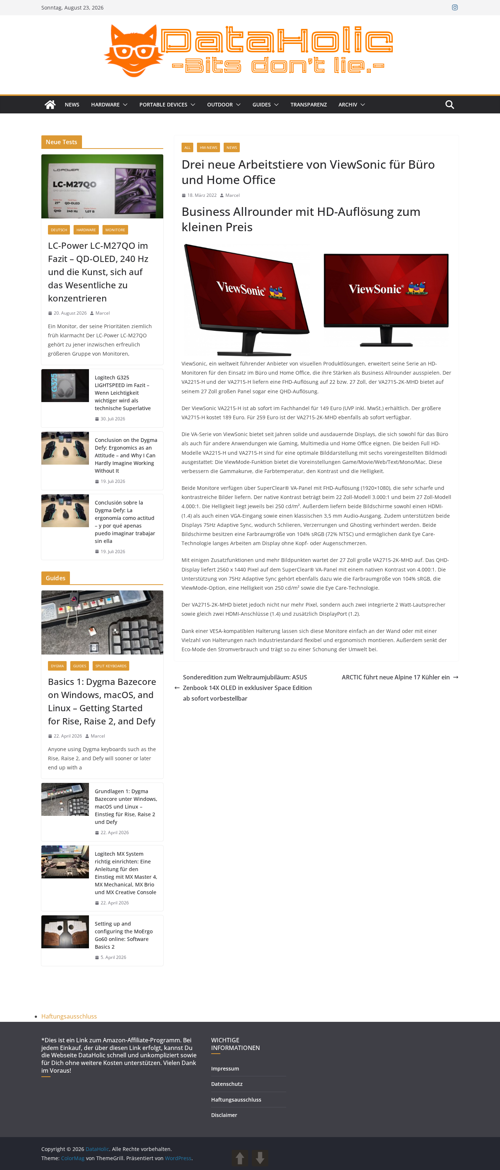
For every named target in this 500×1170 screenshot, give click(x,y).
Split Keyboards (111, 665)
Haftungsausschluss (69, 1016)
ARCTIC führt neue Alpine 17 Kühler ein (396, 677)
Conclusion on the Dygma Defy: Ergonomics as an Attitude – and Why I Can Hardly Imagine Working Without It (126, 455)
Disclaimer (224, 1114)
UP (240, 1158)
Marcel (232, 195)
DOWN (260, 1158)
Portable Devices (163, 104)
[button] (124, 105)
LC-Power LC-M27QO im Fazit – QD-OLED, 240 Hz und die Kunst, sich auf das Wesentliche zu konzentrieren (98, 271)
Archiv (348, 104)
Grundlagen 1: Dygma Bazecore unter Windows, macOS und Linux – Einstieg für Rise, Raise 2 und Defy (126, 806)
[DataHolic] (50, 104)
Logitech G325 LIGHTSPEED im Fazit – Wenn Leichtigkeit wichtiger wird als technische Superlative (123, 393)
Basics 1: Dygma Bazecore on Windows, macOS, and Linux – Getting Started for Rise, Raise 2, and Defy (102, 701)
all (187, 147)
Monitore (115, 229)
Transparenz (309, 104)
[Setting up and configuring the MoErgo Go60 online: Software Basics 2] (65, 940)
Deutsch (59, 229)
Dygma (57, 665)
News (72, 104)
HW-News (208, 147)
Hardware (105, 104)
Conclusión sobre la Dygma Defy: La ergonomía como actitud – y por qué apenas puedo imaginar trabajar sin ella (125, 521)
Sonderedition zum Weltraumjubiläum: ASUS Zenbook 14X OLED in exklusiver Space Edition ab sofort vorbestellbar (247, 687)
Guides (262, 104)
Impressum (225, 1068)
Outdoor (220, 104)
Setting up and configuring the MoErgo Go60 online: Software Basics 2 (124, 935)
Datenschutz (227, 1083)
